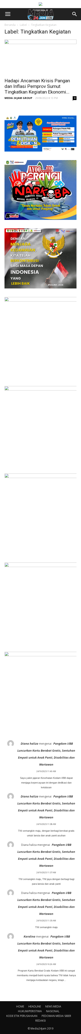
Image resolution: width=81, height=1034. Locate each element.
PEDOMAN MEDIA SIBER (56, 1016)
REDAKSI (40, 1021)
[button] (74, 14)
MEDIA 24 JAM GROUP (18, 98)
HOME (20, 1006)
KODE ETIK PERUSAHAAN (21, 1016)
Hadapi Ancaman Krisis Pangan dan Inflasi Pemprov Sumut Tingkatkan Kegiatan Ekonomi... (37, 86)
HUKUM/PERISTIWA (30, 1011)
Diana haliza (29, 743)
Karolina (29, 936)
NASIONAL (52, 1011)
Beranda (10, 25)
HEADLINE (34, 1006)
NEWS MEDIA (53, 1006)
